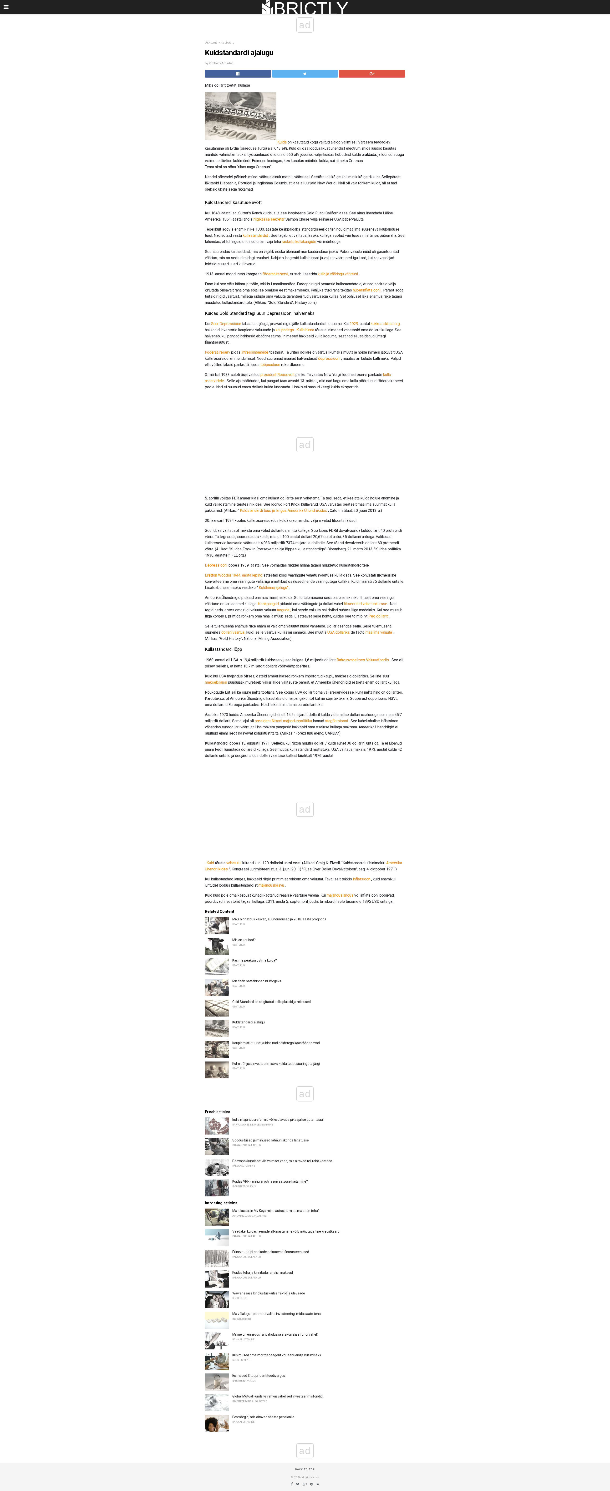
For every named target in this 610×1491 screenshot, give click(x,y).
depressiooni (329, 358)
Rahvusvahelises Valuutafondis (363, 660)
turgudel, (284, 610)
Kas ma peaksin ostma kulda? (254, 960)
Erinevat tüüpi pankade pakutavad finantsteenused (270, 1252)
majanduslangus (340, 895)
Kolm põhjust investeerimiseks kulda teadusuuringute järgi (276, 1064)
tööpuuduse (270, 364)
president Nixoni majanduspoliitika (283, 721)
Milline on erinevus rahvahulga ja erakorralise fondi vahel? (275, 1334)
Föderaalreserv (217, 352)
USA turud (211, 42)
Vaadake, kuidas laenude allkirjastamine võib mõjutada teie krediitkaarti (286, 1231)
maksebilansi (216, 682)
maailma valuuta (379, 632)
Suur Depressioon (226, 323)
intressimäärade (254, 352)
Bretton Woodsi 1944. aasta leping (233, 575)
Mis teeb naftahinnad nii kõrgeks (256, 981)
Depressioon (216, 565)
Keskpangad (268, 604)
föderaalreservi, (276, 274)
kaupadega (285, 330)
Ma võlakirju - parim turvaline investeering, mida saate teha (276, 1314)
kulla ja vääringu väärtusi (338, 274)
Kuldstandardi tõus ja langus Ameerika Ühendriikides (283, 510)
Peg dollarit (378, 616)
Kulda (282, 142)
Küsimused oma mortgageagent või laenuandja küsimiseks (276, 1355)
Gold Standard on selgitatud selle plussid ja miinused (271, 1002)
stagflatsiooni (336, 721)
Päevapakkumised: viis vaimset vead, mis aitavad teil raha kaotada (282, 1161)
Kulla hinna (305, 330)
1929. (354, 323)
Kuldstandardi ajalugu (248, 1022)
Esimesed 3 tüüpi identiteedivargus (258, 1375)
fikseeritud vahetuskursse (365, 604)
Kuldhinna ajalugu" (273, 587)
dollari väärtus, (233, 632)
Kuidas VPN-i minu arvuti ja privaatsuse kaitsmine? (270, 1181)
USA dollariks (338, 632)
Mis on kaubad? (244, 940)
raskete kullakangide (299, 241)
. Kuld (209, 863)
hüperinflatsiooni (367, 290)
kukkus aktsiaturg (385, 323)
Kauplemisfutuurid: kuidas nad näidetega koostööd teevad (276, 1043)
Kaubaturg (227, 42)
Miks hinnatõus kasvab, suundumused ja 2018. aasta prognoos (279, 919)
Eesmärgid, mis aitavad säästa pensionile (263, 1417)
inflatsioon (361, 879)
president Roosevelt (277, 374)
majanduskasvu (271, 885)
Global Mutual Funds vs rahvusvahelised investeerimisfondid (277, 1396)
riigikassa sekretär (269, 219)
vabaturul (233, 863)
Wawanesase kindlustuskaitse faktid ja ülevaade (268, 1293)
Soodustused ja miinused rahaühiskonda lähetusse (270, 1140)
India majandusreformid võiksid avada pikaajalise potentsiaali (278, 1119)
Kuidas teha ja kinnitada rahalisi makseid (262, 1272)
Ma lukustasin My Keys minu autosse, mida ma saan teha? (276, 1211)
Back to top (305, 1469)
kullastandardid (255, 235)
